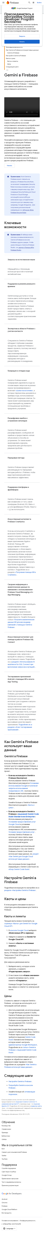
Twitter (4, 1156)
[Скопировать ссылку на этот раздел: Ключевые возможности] (28, 227)
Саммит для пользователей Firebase (14, 1152)
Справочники (6, 1129)
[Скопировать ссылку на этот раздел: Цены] (14, 996)
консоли (19, 930)
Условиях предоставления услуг (21, 832)
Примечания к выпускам (10, 1179)
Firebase (4, 1206)
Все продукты (6, 1213)
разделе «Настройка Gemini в (19, 890)
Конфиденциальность (27, 1220)
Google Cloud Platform (9, 1209)
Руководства (6, 1126)
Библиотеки (6, 1136)
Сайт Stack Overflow (9, 1172)
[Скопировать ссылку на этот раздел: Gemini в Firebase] (30, 756)
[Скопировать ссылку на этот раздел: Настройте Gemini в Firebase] (20, 882)
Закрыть (22, 36)
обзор (19, 869)
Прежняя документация (10, 1185)
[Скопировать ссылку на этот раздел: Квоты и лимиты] (28, 916)
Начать (22, 42)
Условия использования (10, 1220)
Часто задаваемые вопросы (11, 1182)
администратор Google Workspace (23, 1045)
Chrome (4, 1203)
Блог (3, 1149)
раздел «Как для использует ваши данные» (24, 856)
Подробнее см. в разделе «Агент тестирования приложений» (20, 727)
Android (4, 1199)
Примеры (5, 1132)
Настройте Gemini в (20, 1081)
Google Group (7, 1175)
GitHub (4, 1139)
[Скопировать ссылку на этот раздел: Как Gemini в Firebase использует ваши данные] (18, 750)
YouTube (4, 1159)
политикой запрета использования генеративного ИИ (23, 788)
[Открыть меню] (3, 2)
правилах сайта (36, 1106)
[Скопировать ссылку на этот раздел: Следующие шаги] (35, 1076)
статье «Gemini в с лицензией (22, 1050)
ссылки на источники (24, 391)
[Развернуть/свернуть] (7, 69)
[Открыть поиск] (29, 2)
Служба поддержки (9, 1168)
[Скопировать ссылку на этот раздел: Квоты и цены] (28, 899)
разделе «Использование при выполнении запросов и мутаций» (21, 664)
